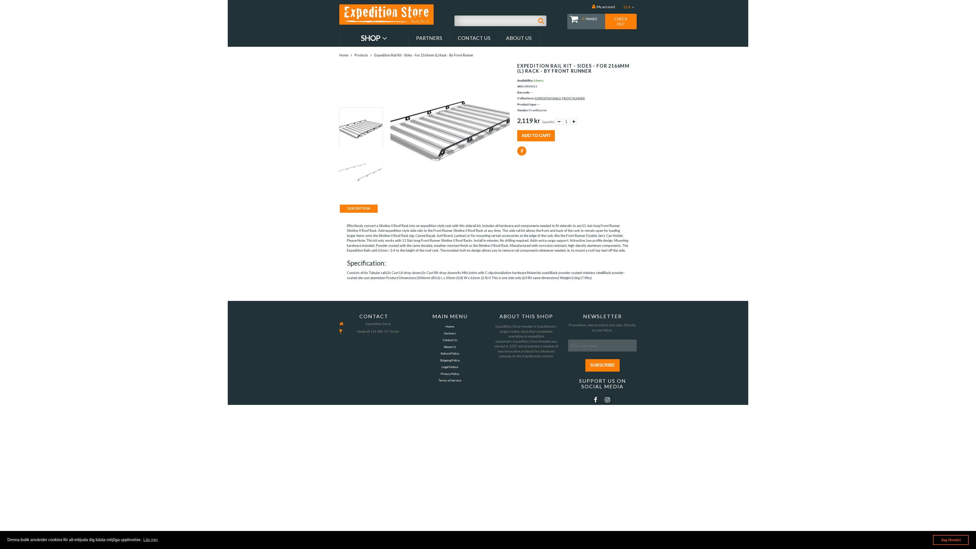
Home (343, 55)
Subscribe (602, 365)
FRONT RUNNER (573, 98)
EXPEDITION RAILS (548, 98)
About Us (519, 38)
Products (361, 55)
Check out (621, 21)
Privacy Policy (450, 374)
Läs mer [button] (150, 540)
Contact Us (474, 38)
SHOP (371, 37)
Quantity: (548, 122)
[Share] (521, 151)
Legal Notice (449, 367)
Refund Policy (450, 353)
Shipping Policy (450, 360)
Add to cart (536, 135)
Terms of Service (449, 380)
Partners (429, 38)
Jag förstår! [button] (951, 540)
